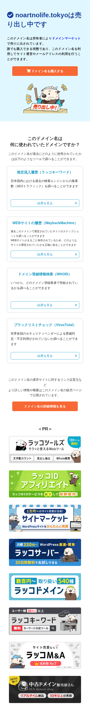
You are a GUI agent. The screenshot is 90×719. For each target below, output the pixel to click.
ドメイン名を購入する (47, 71)
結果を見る (45, 203)
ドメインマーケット (66, 38)
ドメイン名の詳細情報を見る (45, 406)
